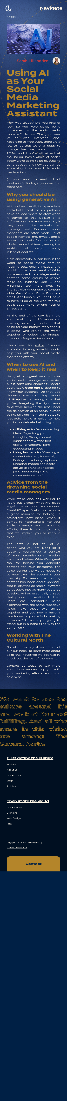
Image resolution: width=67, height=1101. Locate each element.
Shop (10, 780)
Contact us (16, 665)
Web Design (14, 818)
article (39, 345)
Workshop (13, 764)
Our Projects (14, 807)
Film (9, 823)
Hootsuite (34, 141)
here (19, 187)
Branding (12, 812)
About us (12, 769)
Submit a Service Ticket (17, 847)
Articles (11, 16)
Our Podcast (14, 775)
